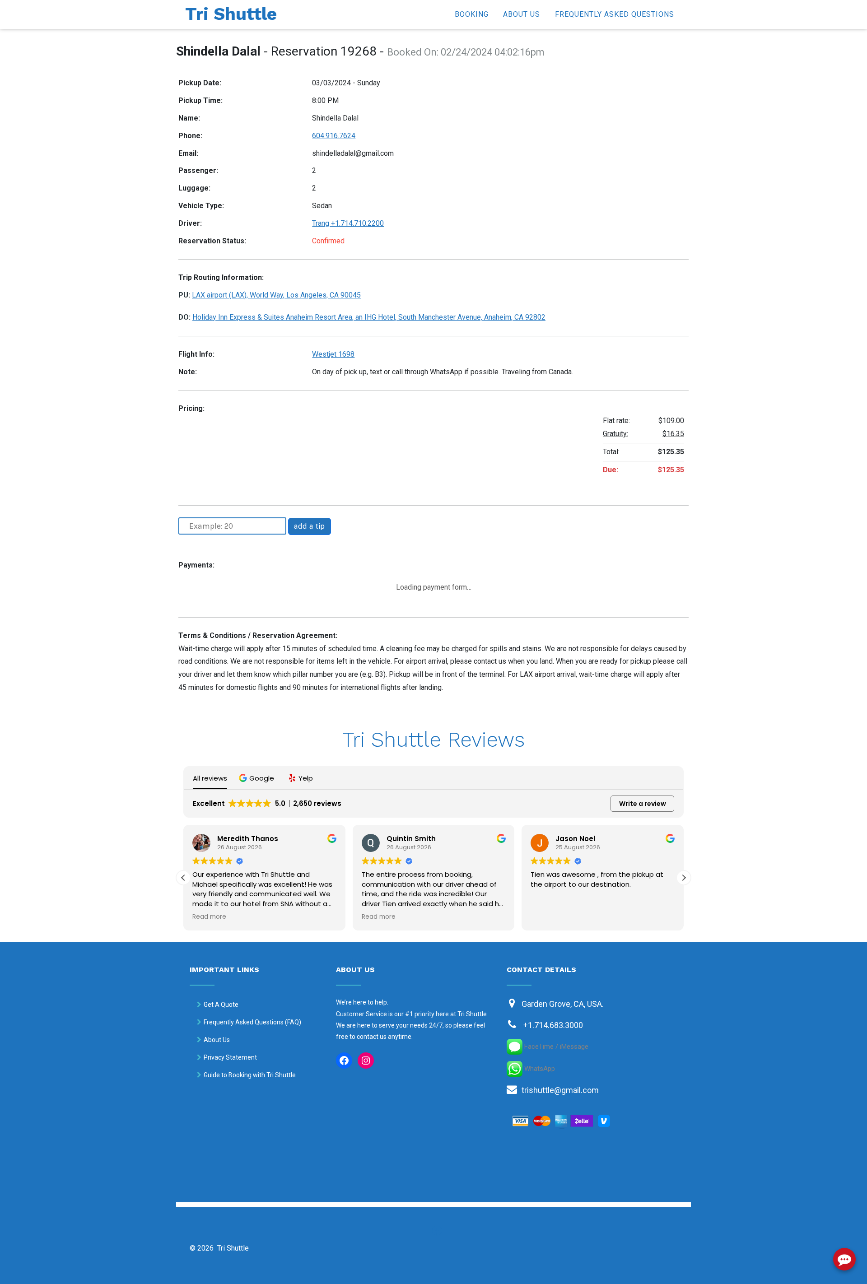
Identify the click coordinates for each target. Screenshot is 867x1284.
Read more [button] (209, 917)
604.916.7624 (333, 135)
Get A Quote (221, 1004)
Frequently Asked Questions (614, 14)
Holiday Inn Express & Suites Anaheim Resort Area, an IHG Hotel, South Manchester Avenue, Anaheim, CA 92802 (368, 317)
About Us (521, 14)
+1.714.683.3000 (553, 1025)
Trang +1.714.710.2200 (348, 223)
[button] (257, 778)
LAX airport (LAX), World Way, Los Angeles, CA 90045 (276, 295)
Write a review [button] (642, 803)
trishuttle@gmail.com (560, 1090)
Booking (472, 14)
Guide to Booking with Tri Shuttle (250, 1075)
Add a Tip (309, 526)
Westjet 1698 (333, 354)
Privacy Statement (230, 1057)
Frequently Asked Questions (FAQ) (252, 1022)
